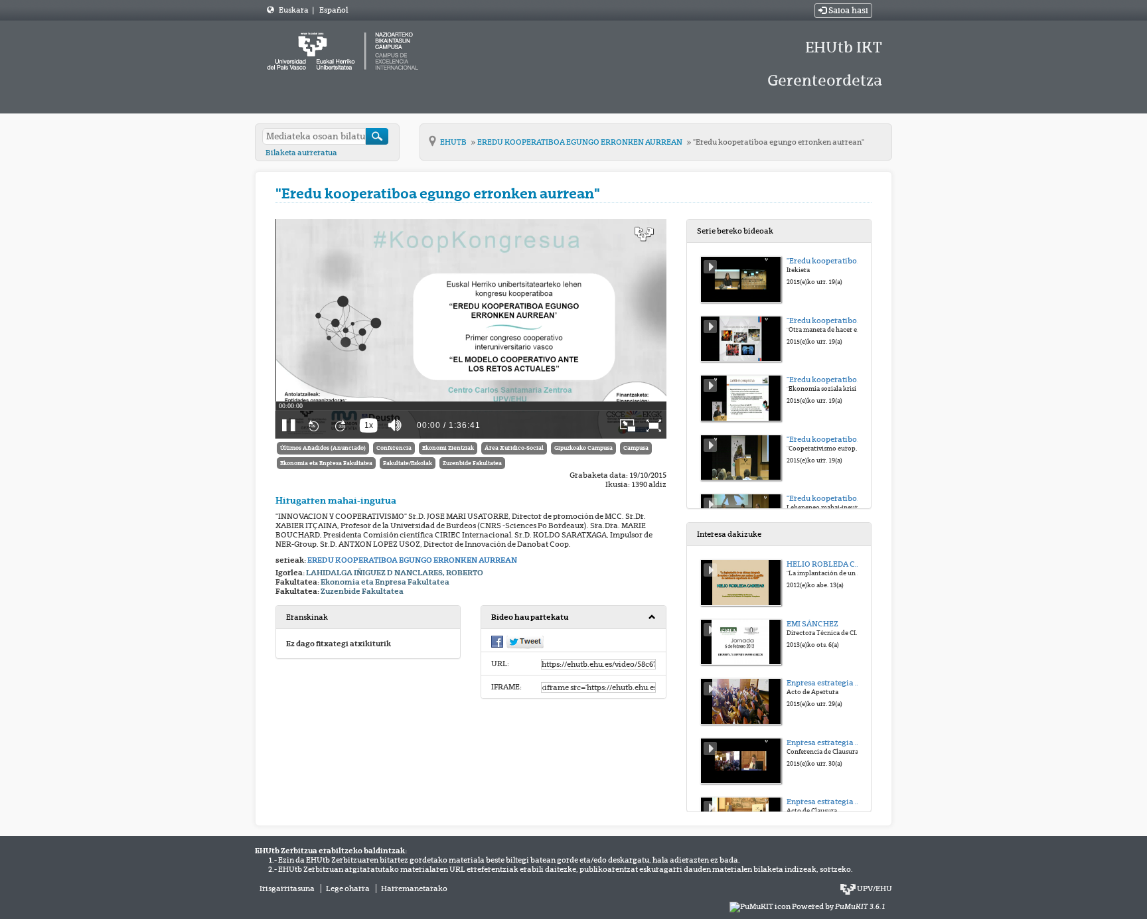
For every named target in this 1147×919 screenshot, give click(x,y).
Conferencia (394, 448)
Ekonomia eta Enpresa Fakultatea (326, 463)
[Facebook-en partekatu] (497, 641)
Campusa (636, 448)
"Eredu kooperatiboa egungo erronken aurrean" (778, 142)
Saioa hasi (847, 10)
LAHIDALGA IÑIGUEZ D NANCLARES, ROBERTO (394, 572)
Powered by (838, 906)
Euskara (294, 10)
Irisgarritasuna (287, 888)
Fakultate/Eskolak (407, 463)
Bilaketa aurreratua (301, 152)
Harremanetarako (414, 888)
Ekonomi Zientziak (448, 448)
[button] (573, 617)
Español (333, 10)
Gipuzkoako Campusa (583, 448)
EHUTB (454, 142)
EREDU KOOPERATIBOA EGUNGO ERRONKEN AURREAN (580, 142)
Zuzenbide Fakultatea (472, 463)
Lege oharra (348, 888)
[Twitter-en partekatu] (525, 641)
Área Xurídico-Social (514, 448)
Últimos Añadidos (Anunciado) (323, 448)
